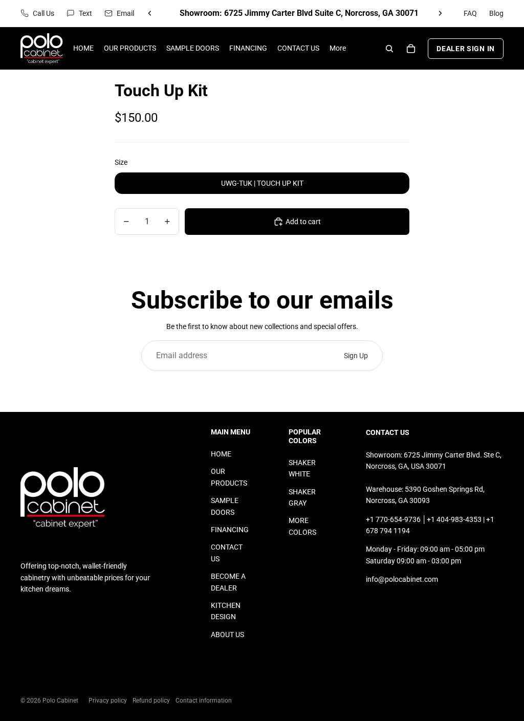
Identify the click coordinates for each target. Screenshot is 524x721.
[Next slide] (440, 13)
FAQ (470, 13)
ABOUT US (227, 634)
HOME (221, 454)
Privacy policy (108, 700)
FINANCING (230, 530)
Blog (496, 13)
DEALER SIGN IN (465, 49)
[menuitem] (337, 48)
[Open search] (389, 48)
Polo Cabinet (60, 700)
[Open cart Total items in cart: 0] (411, 48)
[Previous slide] (150, 13)
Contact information (204, 700)
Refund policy (151, 700)
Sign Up (356, 356)
